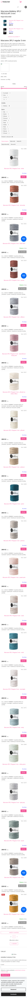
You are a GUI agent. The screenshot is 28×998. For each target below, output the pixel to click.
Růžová (6, 116)
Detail (23, 176)
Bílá (5, 112)
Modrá (6, 114)
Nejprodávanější (5, 144)
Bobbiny (6, 105)
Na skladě (6, 93)
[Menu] (25, 7)
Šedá (5, 122)
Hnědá (6, 124)
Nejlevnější (12, 141)
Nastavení (13, 989)
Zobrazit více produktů (13, 36)
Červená (6, 118)
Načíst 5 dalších (14, 932)
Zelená (6, 120)
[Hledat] (17, 7)
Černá (5, 129)
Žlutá (5, 126)
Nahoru (14, 943)
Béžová (6, 131)
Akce (5, 95)
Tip (5, 99)
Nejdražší (19, 141)
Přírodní (6, 133)
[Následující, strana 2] (14, 936)
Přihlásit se (5, 975)
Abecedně (13, 144)
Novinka (6, 97)
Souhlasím (13, 994)
